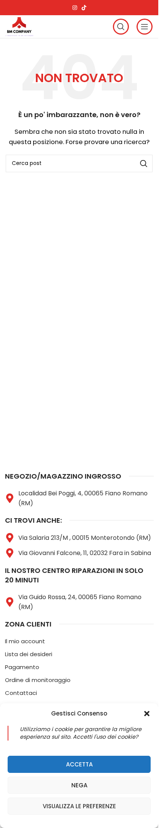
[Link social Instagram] (74, 8)
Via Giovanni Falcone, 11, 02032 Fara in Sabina (84, 553)
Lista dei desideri (28, 654)
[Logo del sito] (19, 26)
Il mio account (25, 641)
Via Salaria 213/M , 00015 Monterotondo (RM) (84, 537)
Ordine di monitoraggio (38, 680)
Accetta (79, 764)
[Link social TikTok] (83, 8)
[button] (147, 713)
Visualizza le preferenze (79, 806)
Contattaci (21, 693)
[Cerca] (121, 26)
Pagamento (22, 667)
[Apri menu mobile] (144, 26)
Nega (79, 785)
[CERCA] (144, 163)
